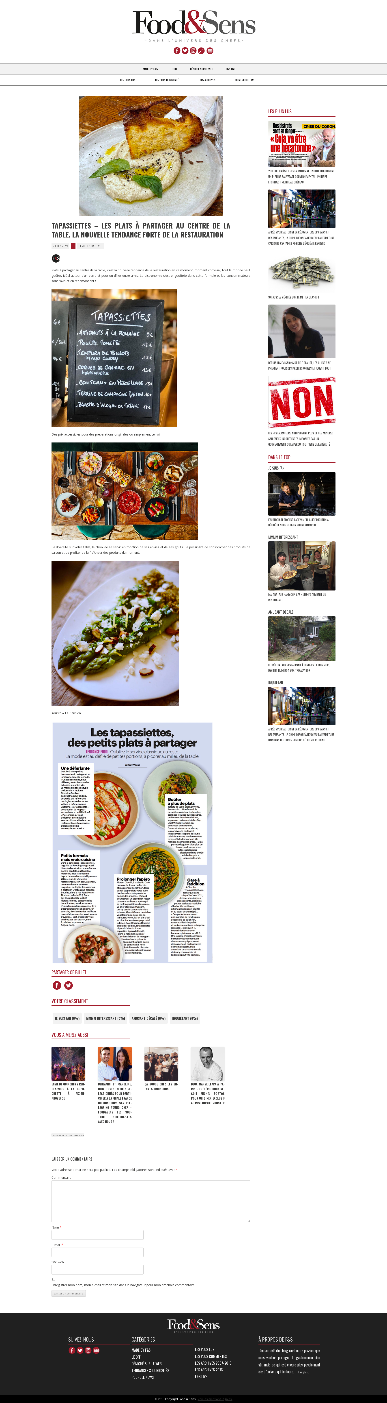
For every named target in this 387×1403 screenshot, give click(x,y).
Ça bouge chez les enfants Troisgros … (161, 1086)
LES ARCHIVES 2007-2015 (213, 1363)
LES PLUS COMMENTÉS (167, 80)
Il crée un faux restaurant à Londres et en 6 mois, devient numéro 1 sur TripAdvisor (299, 668)
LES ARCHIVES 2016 (209, 1369)
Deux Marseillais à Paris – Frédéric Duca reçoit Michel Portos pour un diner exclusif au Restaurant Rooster (208, 1093)
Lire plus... (304, 1372)
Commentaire (61, 1177)
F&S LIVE (231, 69)
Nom (57, 1227)
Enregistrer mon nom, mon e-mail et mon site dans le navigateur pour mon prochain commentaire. (123, 1285)
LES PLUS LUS (127, 80)
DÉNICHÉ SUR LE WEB (201, 69)
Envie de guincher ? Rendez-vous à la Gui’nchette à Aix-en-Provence (68, 1091)
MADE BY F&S (150, 69)
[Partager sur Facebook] (57, 989)
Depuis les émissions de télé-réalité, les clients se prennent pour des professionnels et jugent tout (300, 365)
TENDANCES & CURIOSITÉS (150, 1370)
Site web (58, 1262)
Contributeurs (244, 80)
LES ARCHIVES (207, 80)
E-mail (57, 1245)
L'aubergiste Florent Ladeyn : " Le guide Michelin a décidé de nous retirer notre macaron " (298, 522)
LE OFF (174, 69)
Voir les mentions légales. (215, 1399)
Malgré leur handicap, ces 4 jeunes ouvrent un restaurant (297, 597)
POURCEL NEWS (143, 1377)
